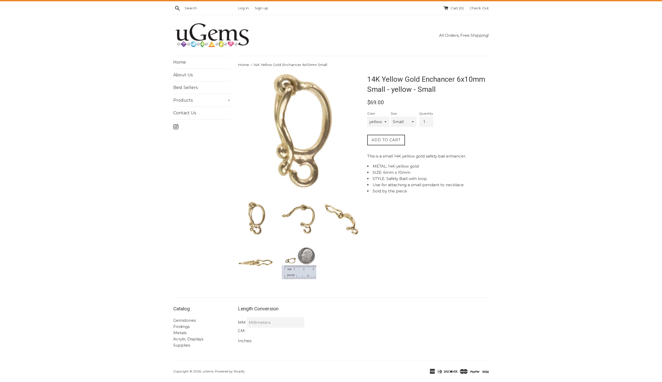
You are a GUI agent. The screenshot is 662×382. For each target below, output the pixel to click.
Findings (181, 326)
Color (371, 113)
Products (201, 100)
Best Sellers (185, 87)
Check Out (479, 8)
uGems (207, 371)
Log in (243, 8)
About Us (183, 74)
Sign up (261, 8)
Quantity (426, 113)
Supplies (181, 345)
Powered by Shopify (230, 371)
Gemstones (184, 320)
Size (394, 113)
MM (242, 322)
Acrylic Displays (188, 338)
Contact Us (184, 112)
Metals (179, 332)
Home (179, 62)
